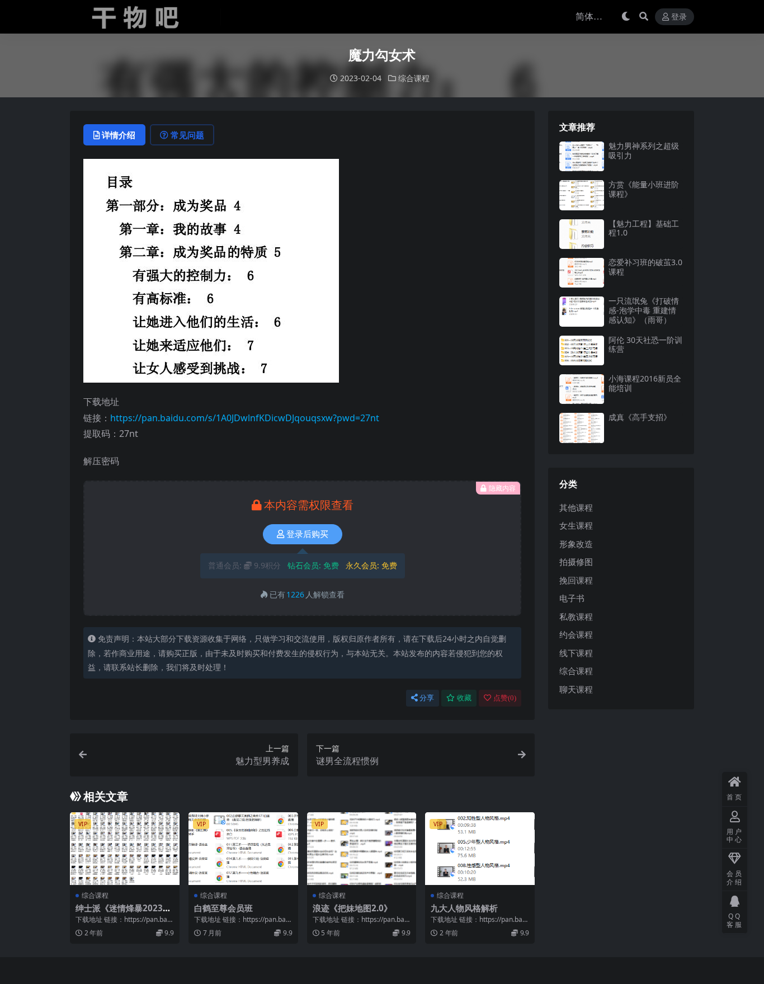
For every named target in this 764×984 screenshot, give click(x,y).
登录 (679, 17)
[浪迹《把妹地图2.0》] (362, 848)
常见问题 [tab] (187, 134)
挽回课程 (576, 580)
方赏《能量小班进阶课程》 (644, 189)
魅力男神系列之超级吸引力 (644, 150)
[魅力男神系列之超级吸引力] (581, 156)
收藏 (464, 698)
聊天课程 (576, 689)
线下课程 (576, 652)
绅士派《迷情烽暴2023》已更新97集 (123, 913)
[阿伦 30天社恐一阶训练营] (581, 350)
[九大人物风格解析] (480, 848)
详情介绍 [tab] (118, 134)
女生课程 (576, 525)
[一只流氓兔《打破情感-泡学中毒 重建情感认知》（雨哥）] (581, 311)
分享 (426, 698)
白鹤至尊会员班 (223, 908)
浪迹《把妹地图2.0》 (352, 908)
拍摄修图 (576, 561)
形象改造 (576, 543)
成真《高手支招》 (640, 417)
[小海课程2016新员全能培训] (581, 389)
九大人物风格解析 (464, 908)
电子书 (571, 598)
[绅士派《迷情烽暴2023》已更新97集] (125, 848)
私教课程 (576, 616)
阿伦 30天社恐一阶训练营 (645, 345)
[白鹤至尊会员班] (243, 848)
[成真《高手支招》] (581, 427)
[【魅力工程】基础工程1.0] (581, 234)
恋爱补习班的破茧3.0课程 (645, 267)
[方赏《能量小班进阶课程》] (581, 195)
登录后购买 (307, 534)
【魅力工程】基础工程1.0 (644, 228)
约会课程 (576, 634)
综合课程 (414, 78)
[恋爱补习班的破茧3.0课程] (581, 273)
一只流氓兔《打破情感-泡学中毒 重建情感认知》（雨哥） (644, 310)
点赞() (504, 698)
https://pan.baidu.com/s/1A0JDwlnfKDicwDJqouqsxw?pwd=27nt (244, 418)
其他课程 (576, 507)
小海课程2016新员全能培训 (645, 383)
